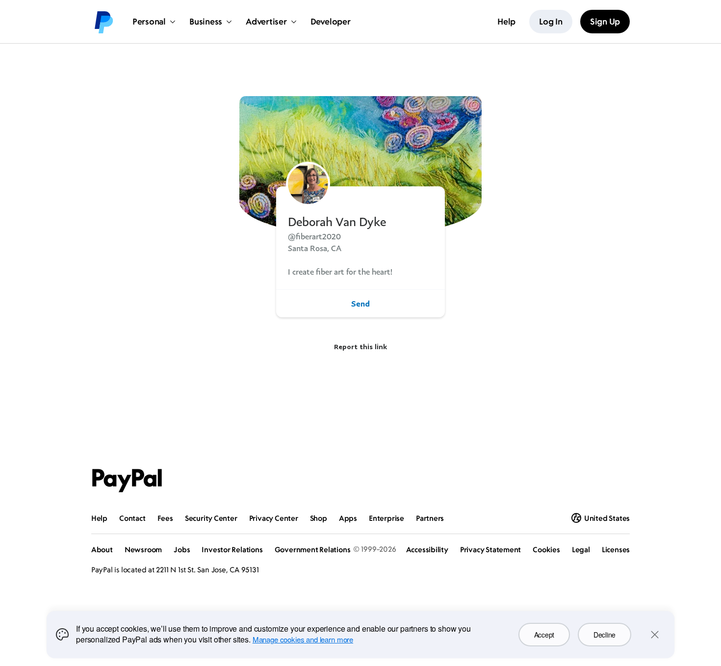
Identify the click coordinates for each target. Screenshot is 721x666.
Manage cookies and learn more (303, 639)
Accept (544, 635)
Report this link (360, 346)
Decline (604, 635)
